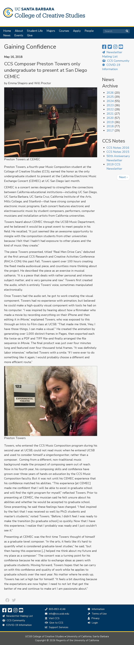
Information (98, 609)
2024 (110, 101)
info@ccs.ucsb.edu (58, 613)
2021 (110, 114)
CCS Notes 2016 (118, 148)
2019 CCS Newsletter (114, 166)
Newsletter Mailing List (19, 616)
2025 (110, 97)
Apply (77, 31)
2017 (110, 130)
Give (30, 35)
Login (94, 622)
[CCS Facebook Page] (104, 47)
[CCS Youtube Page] (121, 47)
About (19, 31)
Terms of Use (99, 613)
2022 (110, 109)
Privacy (95, 618)
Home (7, 31)
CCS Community (117, 61)
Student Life (35, 31)
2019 (110, 122)
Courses (64, 31)
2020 (110, 118)
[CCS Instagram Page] (115, 47)
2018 (110, 126)
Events (18, 35)
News (6, 35)
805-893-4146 (57, 609)
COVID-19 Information (111, 67)
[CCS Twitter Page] (110, 47)
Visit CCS (53, 618)
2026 (110, 93)
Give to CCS (56, 622)
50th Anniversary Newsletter (118, 158)
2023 (110, 105)
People (89, 31)
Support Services (58, 627)
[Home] (43, 13)
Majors (51, 31)
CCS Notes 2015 (118, 152)
